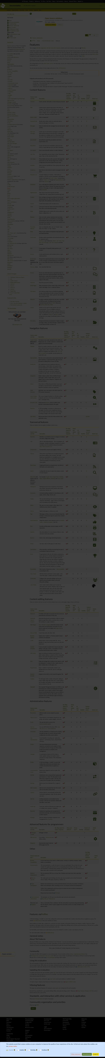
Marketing (32, 1050)
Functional (44, 1050)
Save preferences (87, 1054)
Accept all (95, 1054)
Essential (11, 1050)
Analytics (22, 1050)
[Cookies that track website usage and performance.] (25, 1050)
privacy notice (13, 1046)
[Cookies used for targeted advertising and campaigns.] (36, 1050)
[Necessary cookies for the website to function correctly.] (14, 1050)
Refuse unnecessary (75, 1054)
